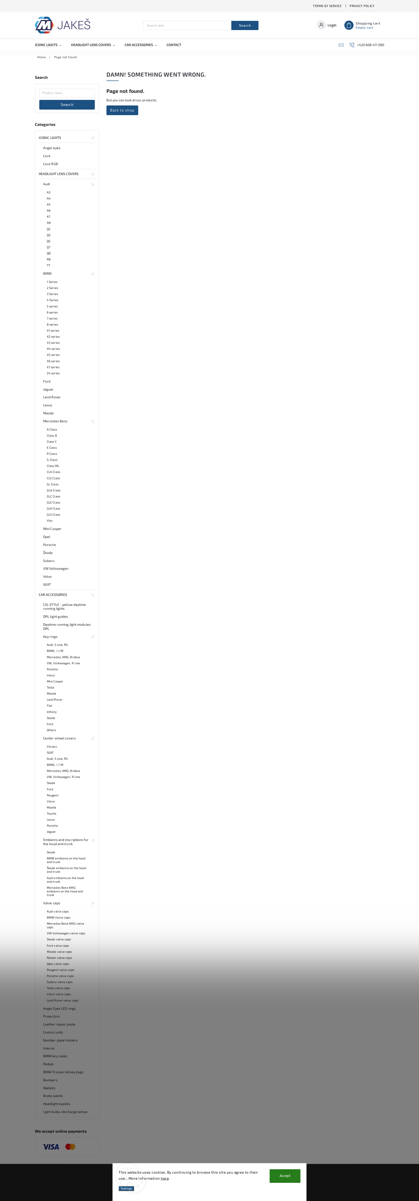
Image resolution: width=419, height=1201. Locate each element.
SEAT (47, 584)
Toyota (51, 813)
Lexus (47, 405)
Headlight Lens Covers (59, 174)
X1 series (53, 330)
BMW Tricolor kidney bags (63, 1072)
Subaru (49, 561)
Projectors (51, 1016)
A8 (49, 222)
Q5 (48, 241)
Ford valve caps (58, 945)
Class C (52, 441)
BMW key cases (55, 1056)
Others (51, 730)
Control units (53, 1032)
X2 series (53, 336)
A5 (48, 204)
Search (245, 25)
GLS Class (53, 514)
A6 (48, 210)
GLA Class (53, 490)
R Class (52, 454)
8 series (52, 324)
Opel (46, 537)
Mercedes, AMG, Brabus (63, 657)
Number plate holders (60, 1040)
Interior (49, 1048)
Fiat (49, 705)
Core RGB (50, 164)
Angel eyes (51, 148)
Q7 (48, 247)
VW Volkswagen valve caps (66, 933)
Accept (285, 1175)
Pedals (48, 1064)
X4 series (53, 349)
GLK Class (53, 508)
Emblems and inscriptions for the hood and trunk (66, 842)
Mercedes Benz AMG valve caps (65, 925)
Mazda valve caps (59, 951)
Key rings (50, 636)
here (165, 1178)
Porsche (49, 545)
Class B (52, 435)
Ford (46, 381)
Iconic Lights (50, 138)
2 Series (52, 288)
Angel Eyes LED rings (59, 1008)
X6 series (53, 361)
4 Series (52, 300)
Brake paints (53, 1096)
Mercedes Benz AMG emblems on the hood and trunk (65, 891)
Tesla (50, 687)
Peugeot (52, 795)
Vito (49, 520)
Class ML (53, 466)
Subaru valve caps (60, 982)
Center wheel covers (59, 738)
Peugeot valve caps (60, 970)
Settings (126, 1188)
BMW (47, 273)
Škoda (48, 553)
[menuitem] (50, 45)
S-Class (52, 460)
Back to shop (122, 110)
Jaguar (48, 389)
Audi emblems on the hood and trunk (65, 879)
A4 (49, 198)
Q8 (49, 253)
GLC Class (53, 496)
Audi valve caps (58, 911)
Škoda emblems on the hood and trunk (66, 869)
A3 (48, 192)
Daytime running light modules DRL (67, 626)
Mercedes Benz (55, 421)
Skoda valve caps (59, 939)
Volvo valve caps (59, 994)
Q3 (48, 235)
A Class (52, 429)
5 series (52, 306)
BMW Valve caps (58, 917)
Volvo (47, 576)
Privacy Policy (362, 6)
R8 (49, 259)
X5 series (53, 355)
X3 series (53, 342)
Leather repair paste (59, 1024)
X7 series (53, 367)
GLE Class (53, 502)
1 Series (52, 282)
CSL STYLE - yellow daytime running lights (64, 606)
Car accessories (53, 594)
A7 (48, 216)
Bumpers (50, 1080)
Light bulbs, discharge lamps (65, 1112)
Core (46, 156)
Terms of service (327, 6)
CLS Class (53, 478)
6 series (52, 312)
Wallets (49, 1088)
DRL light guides (55, 616)
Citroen (52, 746)
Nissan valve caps (59, 958)
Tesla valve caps (58, 988)
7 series (52, 318)
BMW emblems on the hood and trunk (66, 860)
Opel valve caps (58, 964)
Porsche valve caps (60, 976)
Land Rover (52, 397)
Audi (46, 184)
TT (48, 265)
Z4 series (53, 373)
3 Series (52, 294)
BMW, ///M (55, 651)
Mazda (48, 413)
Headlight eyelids (56, 1104)
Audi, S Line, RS (57, 645)
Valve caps (51, 903)
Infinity (52, 712)
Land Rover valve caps (62, 1000)
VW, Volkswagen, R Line (63, 663)
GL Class (52, 484)
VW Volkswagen (55, 568)
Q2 (48, 229)
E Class (52, 447)
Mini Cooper (52, 529)
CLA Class (53, 472)
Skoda (51, 718)
